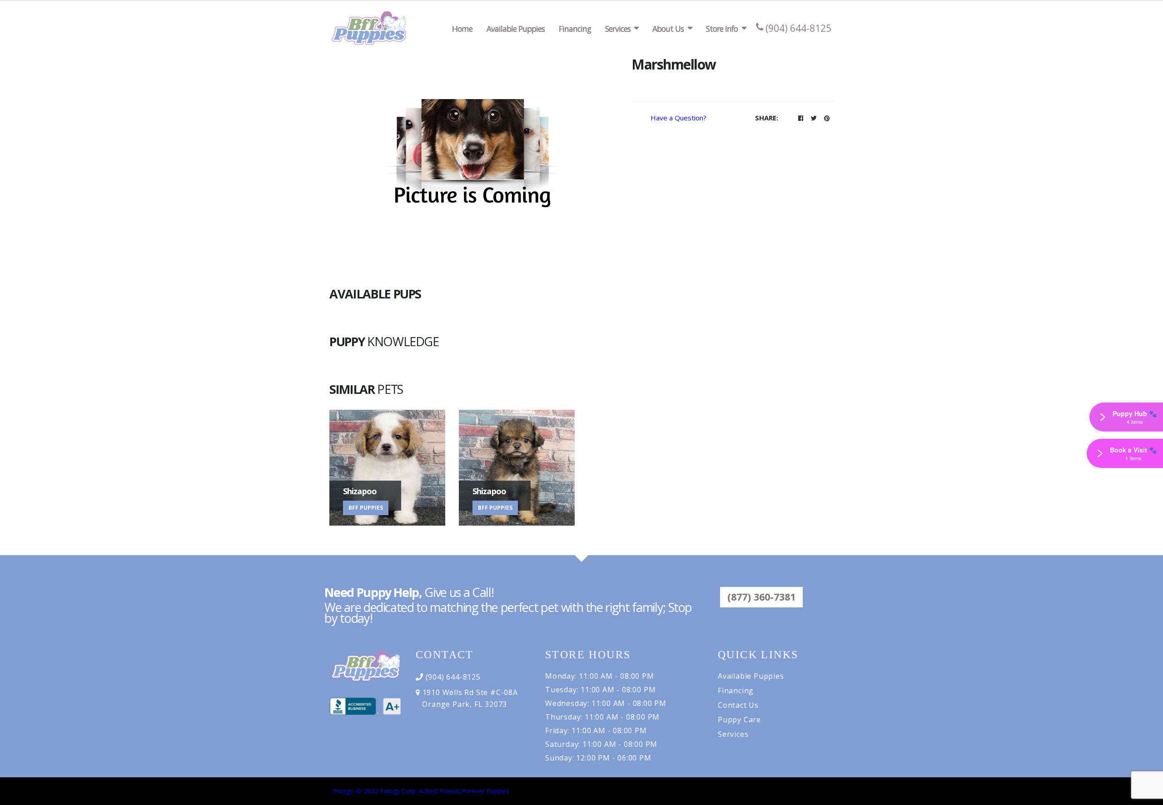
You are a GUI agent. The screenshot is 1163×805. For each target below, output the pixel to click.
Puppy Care (739, 720)
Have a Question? (678, 117)
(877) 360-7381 (761, 596)
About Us (668, 28)
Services (618, 28)
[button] (800, 118)
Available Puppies (516, 28)
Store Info (722, 28)
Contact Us (738, 705)
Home (462, 28)
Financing (575, 28)
